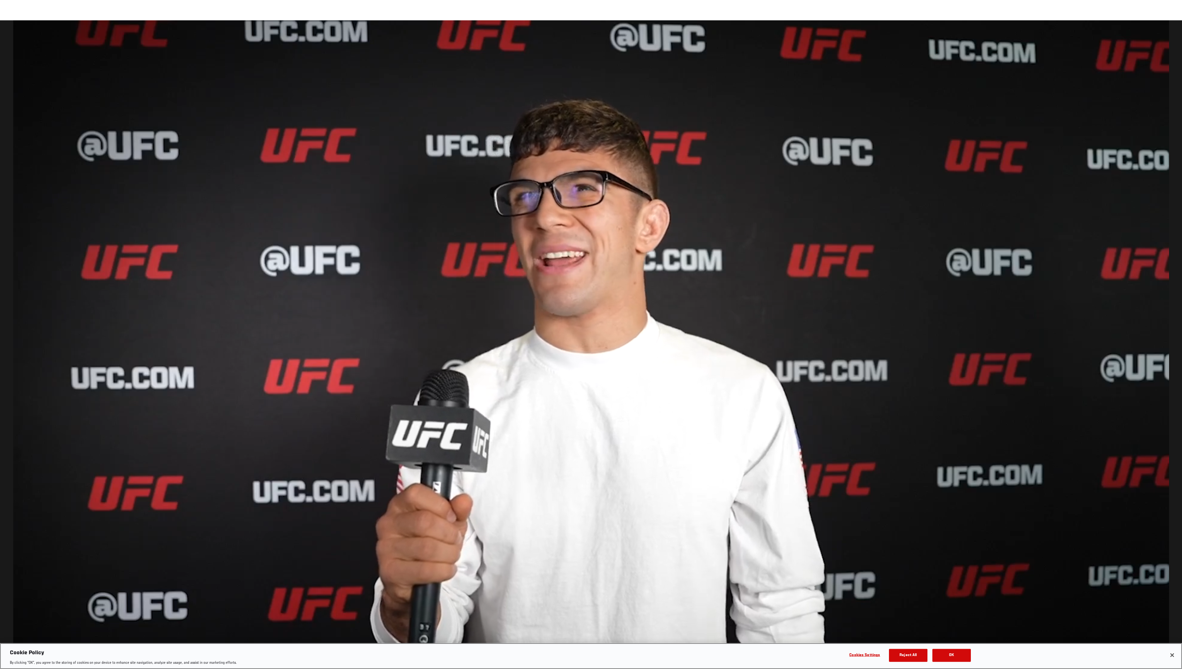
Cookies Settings (864, 655)
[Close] (1172, 655)
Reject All (908, 655)
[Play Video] (591, 346)
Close (1170, 32)
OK (951, 655)
